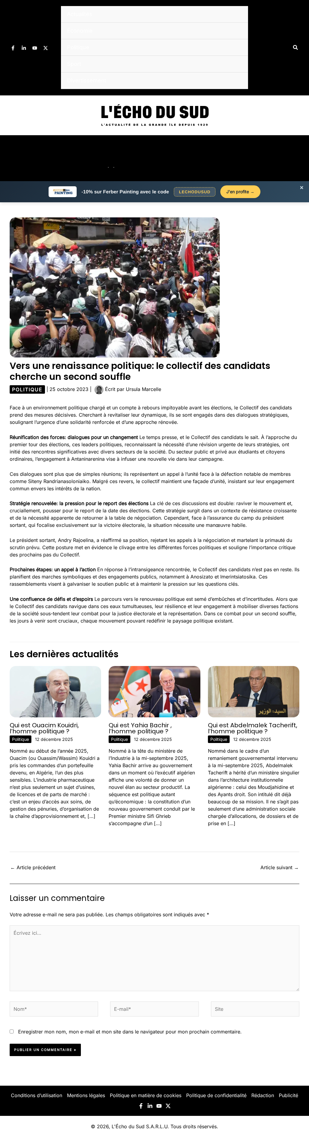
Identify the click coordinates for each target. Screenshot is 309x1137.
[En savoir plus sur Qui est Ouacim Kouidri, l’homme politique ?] (55, 691)
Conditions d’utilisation (36, 1095)
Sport (74, 64)
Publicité (288, 1095)
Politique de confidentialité (216, 1095)
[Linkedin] (23, 48)
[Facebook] (13, 48)
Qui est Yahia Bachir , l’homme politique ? (140, 728)
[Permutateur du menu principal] (296, 158)
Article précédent (33, 867)
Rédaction (262, 1095)
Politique (78, 47)
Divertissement (86, 80)
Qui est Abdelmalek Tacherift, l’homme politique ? (252, 728)
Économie (80, 30)
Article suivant (279, 867)
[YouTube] (34, 48)
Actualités (79, 14)
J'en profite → (240, 191)
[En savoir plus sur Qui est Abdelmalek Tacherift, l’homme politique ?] (253, 691)
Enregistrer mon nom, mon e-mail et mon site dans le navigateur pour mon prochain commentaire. (130, 1032)
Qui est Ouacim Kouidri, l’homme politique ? (44, 728)
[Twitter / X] (45, 48)
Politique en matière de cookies (145, 1095)
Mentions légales (86, 1095)
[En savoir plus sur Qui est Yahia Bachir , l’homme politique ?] (154, 691)
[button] (295, 47)
